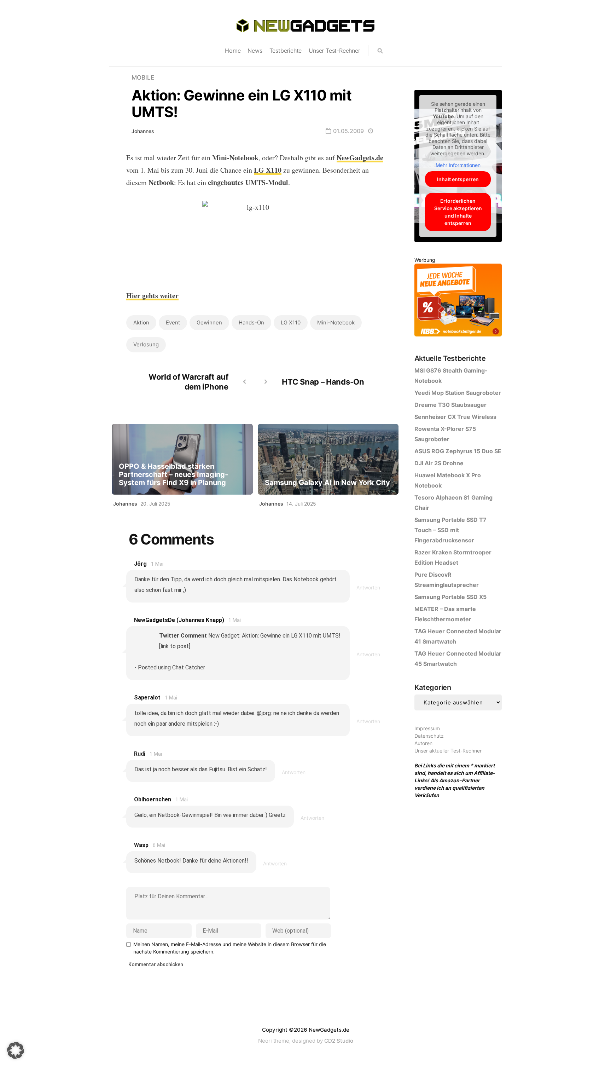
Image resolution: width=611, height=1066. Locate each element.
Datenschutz (429, 736)
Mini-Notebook (336, 322)
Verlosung (146, 344)
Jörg (140, 563)
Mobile (143, 77)
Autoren (423, 743)
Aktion (141, 322)
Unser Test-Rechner (334, 50)
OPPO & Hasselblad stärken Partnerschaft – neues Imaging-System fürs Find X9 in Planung (173, 474)
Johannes (143, 131)
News (255, 50)
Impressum (427, 728)
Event (173, 322)
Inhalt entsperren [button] (458, 179)
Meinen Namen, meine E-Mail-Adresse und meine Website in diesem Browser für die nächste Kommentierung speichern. (229, 948)
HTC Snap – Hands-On (323, 381)
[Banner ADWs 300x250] (458, 301)
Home (232, 50)
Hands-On (251, 322)
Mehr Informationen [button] (458, 165)
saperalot (147, 697)
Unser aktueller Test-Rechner (448, 751)
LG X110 (291, 322)
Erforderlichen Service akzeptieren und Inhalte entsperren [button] (458, 212)
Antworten (368, 587)
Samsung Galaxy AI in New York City (327, 483)
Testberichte (285, 50)
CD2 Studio (338, 1040)
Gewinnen (209, 322)
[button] (15, 1050)
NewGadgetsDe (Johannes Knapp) (179, 620)
